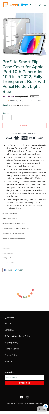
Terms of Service (12, 349)
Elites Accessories (20, 403)
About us (9, 361)
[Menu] (45, 5)
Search (8, 323)
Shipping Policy (11, 342)
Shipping (6, 105)
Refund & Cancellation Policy (17, 336)
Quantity (6, 113)
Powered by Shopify (34, 403)
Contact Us (9, 330)
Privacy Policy (11, 355)
